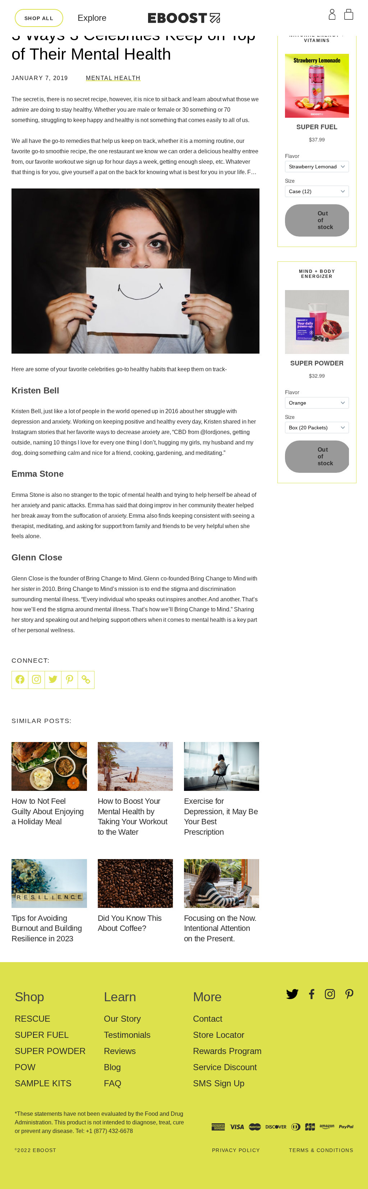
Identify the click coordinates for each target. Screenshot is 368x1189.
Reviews (120, 1051)
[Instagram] (36, 680)
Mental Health (113, 78)
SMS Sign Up (218, 1083)
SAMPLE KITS (43, 1083)
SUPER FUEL (42, 1035)
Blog (112, 1067)
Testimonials (127, 1035)
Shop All (39, 18)
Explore (92, 18)
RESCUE (32, 1019)
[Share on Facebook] (20, 680)
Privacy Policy (236, 1150)
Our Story (122, 1019)
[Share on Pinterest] (69, 680)
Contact (207, 1019)
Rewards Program (227, 1051)
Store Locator (218, 1035)
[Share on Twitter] (53, 680)
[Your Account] (332, 14)
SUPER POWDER (50, 1051)
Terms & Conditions (321, 1150)
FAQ (112, 1083)
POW (25, 1067)
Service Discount (225, 1067)
